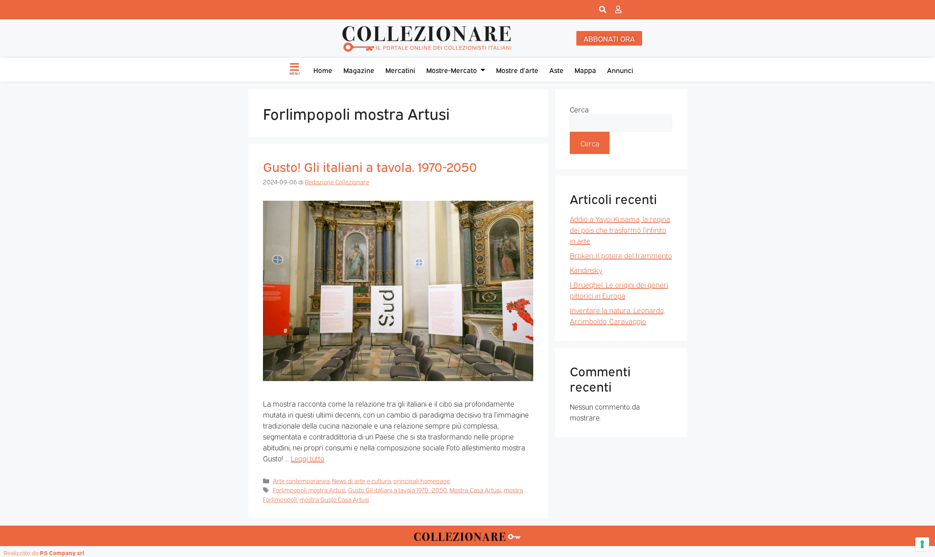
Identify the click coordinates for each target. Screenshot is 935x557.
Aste (556, 69)
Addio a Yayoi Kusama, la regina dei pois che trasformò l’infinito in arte (620, 229)
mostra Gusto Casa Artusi (334, 499)
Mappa (585, 69)
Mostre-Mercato (451, 69)
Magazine (358, 69)
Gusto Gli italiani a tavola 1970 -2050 (397, 489)
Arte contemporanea (301, 480)
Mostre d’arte (517, 69)
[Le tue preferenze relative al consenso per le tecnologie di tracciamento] (922, 544)
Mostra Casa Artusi (475, 489)
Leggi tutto (307, 458)
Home (322, 69)
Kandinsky (586, 269)
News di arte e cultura (361, 480)
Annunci (620, 69)
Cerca (579, 109)
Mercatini (400, 69)
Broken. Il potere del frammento (621, 255)
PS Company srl (62, 553)
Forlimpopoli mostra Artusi (309, 489)
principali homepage (421, 480)
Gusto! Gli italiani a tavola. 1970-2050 (370, 166)
